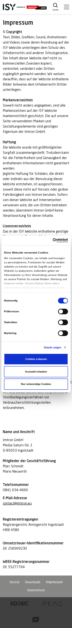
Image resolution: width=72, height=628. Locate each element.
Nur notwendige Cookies (36, 384)
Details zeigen (52, 347)
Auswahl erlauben (36, 371)
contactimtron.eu (17, 503)
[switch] (63, 311)
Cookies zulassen (36, 358)
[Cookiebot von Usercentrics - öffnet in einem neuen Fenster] (52, 240)
